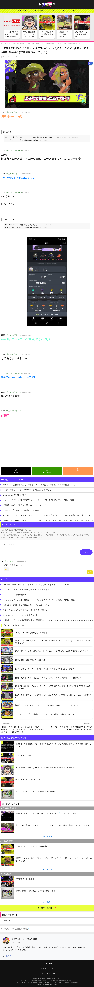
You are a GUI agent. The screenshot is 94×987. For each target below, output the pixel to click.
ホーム (3, 43)
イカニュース (23, 10)
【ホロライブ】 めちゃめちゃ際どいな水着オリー (23, 510)
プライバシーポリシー (47, 973)
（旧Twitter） (9, 956)
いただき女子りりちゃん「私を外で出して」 (21, 615)
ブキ (62, 10)
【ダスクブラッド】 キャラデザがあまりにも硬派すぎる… (27, 490)
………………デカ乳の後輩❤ (14, 495)
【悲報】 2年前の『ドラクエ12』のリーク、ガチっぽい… (26, 505)
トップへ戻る (47, 963)
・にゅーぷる (6, 920)
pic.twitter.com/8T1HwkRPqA (70, 137)
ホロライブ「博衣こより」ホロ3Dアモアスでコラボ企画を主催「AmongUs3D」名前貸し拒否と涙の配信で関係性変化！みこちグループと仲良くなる (48, 515)
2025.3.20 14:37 (21, 561)
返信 (89, 572)
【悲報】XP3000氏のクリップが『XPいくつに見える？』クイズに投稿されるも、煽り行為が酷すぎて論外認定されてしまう (46, 43)
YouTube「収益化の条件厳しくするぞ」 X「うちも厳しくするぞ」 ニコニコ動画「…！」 (39, 485)
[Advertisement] (47, 447)
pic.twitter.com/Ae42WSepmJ (46, 225)
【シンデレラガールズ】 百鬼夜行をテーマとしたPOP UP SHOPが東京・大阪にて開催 (39, 500)
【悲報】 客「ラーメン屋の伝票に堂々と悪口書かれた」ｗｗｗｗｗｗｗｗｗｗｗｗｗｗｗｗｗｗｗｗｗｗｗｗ (48, 520)
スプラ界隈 (39, 10)
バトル (51, 10)
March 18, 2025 (42, 140)
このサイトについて (47, 968)
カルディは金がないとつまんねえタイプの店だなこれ (25, 610)
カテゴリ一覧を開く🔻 (47, 908)
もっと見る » (47, 836)
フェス (73, 10)
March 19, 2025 (42, 227)
